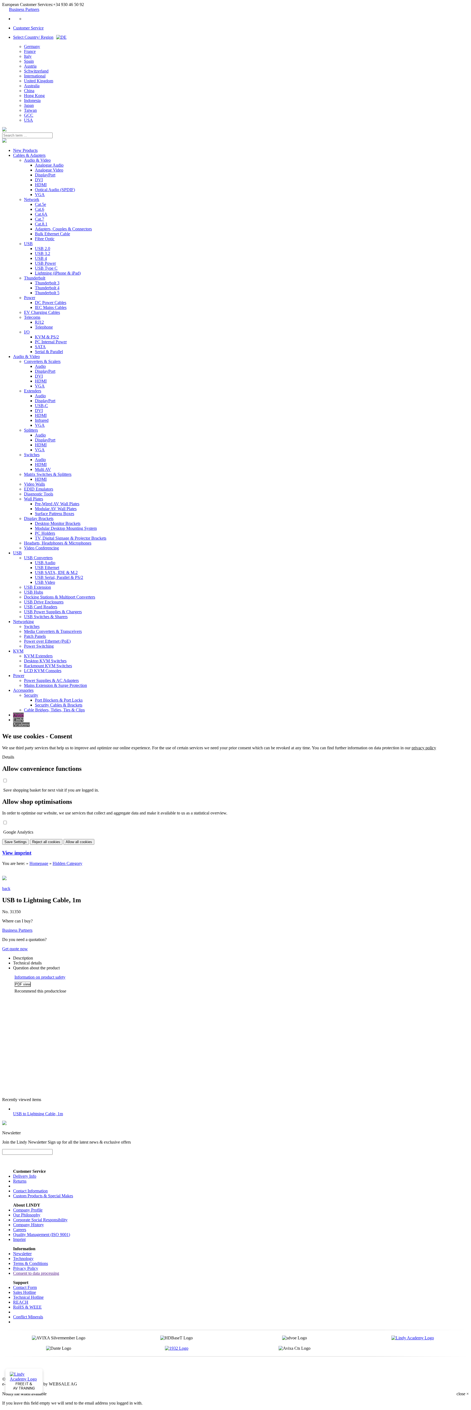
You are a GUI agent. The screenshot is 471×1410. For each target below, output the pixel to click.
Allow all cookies (79, 842)
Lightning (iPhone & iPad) (58, 273)
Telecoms (32, 317)
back (6, 888)
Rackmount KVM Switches (48, 665)
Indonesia (32, 100)
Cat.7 (39, 219)
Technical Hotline (28, 1297)
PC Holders (45, 533)
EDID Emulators (38, 489)
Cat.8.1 (41, 224)
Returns (19, 1181)
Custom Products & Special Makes (43, 1195)
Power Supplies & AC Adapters (51, 680)
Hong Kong (34, 95)
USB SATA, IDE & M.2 (56, 572)
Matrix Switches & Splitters (47, 474)
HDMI (41, 184)
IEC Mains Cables (51, 307)
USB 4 (41, 258)
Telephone (44, 327)
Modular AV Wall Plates (56, 508)
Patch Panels (35, 636)
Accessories (23, 690)
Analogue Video (49, 170)
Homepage (38, 863)
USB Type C (46, 268)
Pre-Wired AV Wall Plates (57, 503)
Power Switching (39, 646)
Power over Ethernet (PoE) (47, 641)
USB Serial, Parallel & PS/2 (59, 577)
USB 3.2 (42, 253)
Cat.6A (41, 214)
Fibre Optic (45, 238)
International (35, 76)
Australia (32, 85)
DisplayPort (45, 175)
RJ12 (39, 322)
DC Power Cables (50, 302)
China (29, 90)
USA (28, 120)
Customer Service (28, 28)
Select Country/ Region (33, 37)
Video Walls (34, 484)
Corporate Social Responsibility (40, 1219)
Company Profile (28, 1210)
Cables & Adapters (29, 155)
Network (31, 199)
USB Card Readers (40, 607)
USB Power (45, 263)
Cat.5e (40, 204)
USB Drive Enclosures (44, 602)
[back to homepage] (4, 130)
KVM (18, 651)
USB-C (41, 405)
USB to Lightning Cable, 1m (38, 1113)
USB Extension (37, 587)
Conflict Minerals (28, 1317)
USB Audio (45, 562)
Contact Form (25, 1287)
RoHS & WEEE (27, 1307)
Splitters (31, 430)
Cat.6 (39, 209)
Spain (29, 61)
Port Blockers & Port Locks (59, 700)
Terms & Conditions (30, 1263)
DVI (39, 180)
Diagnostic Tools (38, 494)
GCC (28, 115)
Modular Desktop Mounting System (66, 528)
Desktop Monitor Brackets (57, 523)
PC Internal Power (51, 341)
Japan (29, 105)
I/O (27, 332)
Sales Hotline (24, 1292)
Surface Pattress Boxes (54, 513)
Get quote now (15, 948)
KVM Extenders (38, 656)
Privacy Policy (25, 1268)
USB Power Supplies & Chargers (53, 611)
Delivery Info (24, 1176)
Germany (32, 46)
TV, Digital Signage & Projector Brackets (70, 538)
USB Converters (38, 557)
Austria (30, 66)
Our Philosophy (26, 1215)
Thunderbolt (34, 278)
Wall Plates (33, 499)
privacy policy (424, 747)
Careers (19, 1229)
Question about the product (36, 968)
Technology (23, 1258)
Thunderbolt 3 (47, 283)
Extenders (32, 391)
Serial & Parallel (49, 351)
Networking (23, 621)
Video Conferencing (41, 548)
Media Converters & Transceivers (53, 631)
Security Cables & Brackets (58, 705)
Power (29, 297)
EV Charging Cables (42, 312)
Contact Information (30, 1191)
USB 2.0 (42, 248)
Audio (40, 366)
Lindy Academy (21, 722)
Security (31, 695)
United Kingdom (38, 81)
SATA (40, 346)
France (30, 51)
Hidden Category (67, 863)
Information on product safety (39, 977)
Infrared (42, 420)
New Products (25, 150)
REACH (20, 1302)
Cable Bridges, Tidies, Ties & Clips (54, 710)
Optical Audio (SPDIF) (55, 189)
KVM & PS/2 (47, 337)
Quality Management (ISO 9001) (41, 1234)
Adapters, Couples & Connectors (63, 229)
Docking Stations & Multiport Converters (59, 597)
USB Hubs (33, 592)
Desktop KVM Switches (45, 661)
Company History (28, 1224)
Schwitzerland (36, 71)
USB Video (45, 582)
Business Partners (24, 9)
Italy (28, 56)
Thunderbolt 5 (47, 292)
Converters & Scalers (42, 361)
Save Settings (15, 842)
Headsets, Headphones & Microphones (57, 543)
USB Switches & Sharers (46, 616)
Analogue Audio (49, 165)
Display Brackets (38, 518)
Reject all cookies (46, 842)
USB (28, 243)
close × (463, 1393)
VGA (40, 194)
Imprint (19, 1239)
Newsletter (22, 1253)
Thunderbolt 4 (47, 287)
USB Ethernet (47, 567)
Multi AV (43, 469)
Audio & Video (37, 160)
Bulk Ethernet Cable (52, 234)
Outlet (18, 714)
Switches (32, 454)
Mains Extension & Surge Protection (55, 685)
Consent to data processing (36, 1273)
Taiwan (30, 110)
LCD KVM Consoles (42, 670)
